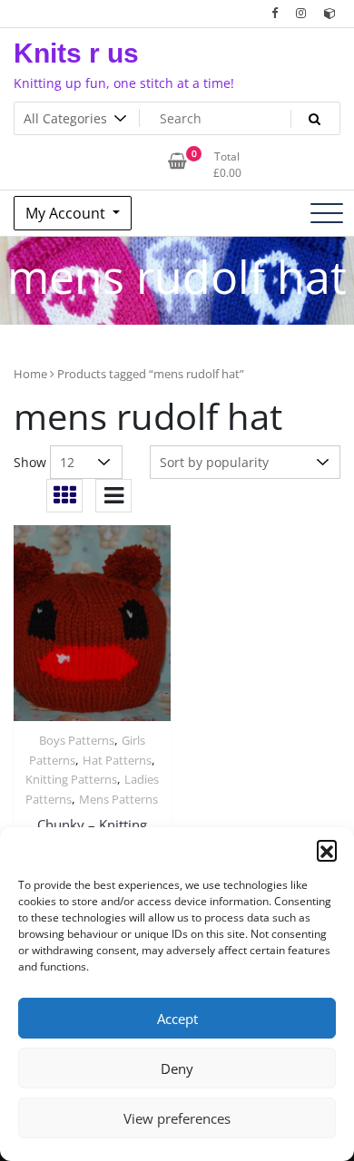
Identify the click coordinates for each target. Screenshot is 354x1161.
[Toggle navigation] (327, 213)
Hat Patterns (117, 760)
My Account (67, 213)
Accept (177, 1019)
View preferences (177, 1118)
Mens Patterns (118, 799)
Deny (177, 1068)
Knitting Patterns (71, 779)
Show (30, 462)
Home (30, 374)
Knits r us (76, 53)
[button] (327, 850)
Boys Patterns (76, 740)
